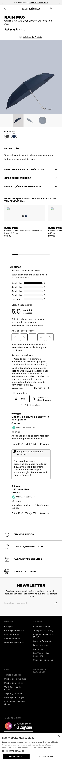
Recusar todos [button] (45, 756)
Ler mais (47, 747)
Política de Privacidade (15, 679)
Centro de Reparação (43, 660)
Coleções (8, 626)
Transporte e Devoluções (44, 630)
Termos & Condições (14, 674)
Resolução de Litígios (14, 697)
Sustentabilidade (12, 638)
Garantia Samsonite (42, 641)
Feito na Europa (11, 634)
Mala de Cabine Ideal (14, 642)
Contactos (38, 649)
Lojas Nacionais (40, 645)
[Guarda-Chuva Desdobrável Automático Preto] (7, 136)
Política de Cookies (13, 683)
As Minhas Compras (42, 626)
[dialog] (31, 747)
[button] (31, 751)
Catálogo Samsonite (14, 630)
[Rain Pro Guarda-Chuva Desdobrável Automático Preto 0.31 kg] (24, 207)
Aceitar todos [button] (16, 756)
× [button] (59, 736)
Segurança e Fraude (13, 693)
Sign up (54, 603)
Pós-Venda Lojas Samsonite (41, 654)
